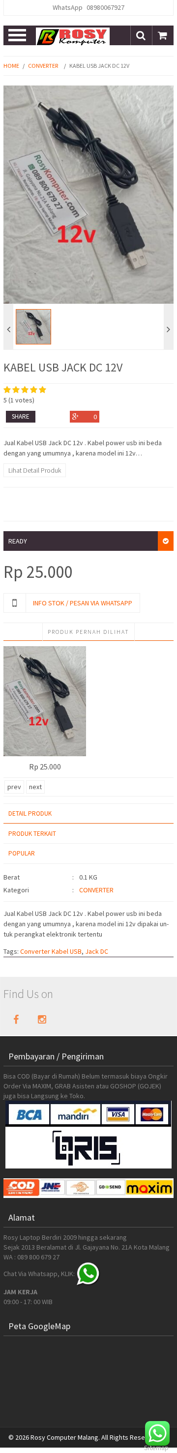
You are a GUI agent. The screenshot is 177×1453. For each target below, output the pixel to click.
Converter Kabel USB (51, 951)
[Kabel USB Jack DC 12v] (44, 701)
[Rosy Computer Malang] (73, 36)
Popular (21, 853)
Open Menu (18, 35)
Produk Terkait (32, 833)
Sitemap (156, 1447)
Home (11, 65)
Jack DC (96, 951)
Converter (43, 65)
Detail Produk (30, 813)
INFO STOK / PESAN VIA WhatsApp (82, 602)
